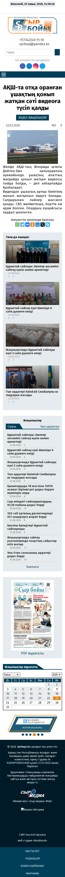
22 (48, 698)
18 (15, 698)
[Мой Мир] (37, 224)
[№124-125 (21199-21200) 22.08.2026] (32, 615)
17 (7, 698)
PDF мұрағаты (32, 653)
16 (56, 693)
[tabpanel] (32, 723)
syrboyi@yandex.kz (33, 44)
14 (39, 693)
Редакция (32, 858)
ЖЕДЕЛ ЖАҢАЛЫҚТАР (32, 117)
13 (31, 693)
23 (56, 698)
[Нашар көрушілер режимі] (33, 9)
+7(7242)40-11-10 (31, 40)
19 (23, 698)
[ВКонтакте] (27, 224)
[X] (42, 224)
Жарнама (32, 873)
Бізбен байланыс (32, 865)
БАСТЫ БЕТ (32, 851)
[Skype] (48, 224)
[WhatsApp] (17, 224)
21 (39, 698)
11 (15, 693)
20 (31, 698)
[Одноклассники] (32, 224)
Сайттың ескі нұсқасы (32, 834)
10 (7, 693)
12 (23, 693)
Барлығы (32, 566)
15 (48, 693)
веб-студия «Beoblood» (32, 840)
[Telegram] (22, 224)
